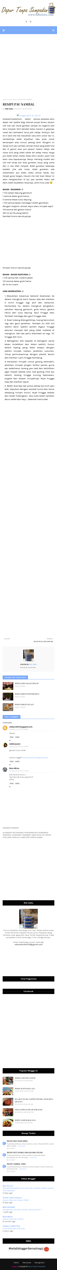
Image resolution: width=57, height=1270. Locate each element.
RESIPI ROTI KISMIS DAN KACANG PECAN (24, 1153)
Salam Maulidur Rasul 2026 (15, 1200)
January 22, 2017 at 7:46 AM (18, 729)
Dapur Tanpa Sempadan (36, 1266)
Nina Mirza (14, 768)
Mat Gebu (9, 109)
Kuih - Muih (13, 99)
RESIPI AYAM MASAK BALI (25, 1120)
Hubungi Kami (39, 1263)
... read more (21, 1146)
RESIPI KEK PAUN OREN (17, 1141)
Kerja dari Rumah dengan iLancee (35, 758)
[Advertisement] (28, 66)
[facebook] (26, 21)
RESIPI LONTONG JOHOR (25, 1078)
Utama (16, 1263)
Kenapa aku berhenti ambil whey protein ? (22, 1209)
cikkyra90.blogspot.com (20, 727)
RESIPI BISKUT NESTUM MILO (27, 694)
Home (5, 99)
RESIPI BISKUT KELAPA (24, 704)
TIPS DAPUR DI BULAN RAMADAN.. (29, 1109)
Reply (11, 737)
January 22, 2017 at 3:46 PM (18, 746)
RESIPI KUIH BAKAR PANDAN (26, 683)
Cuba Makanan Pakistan (14, 1228)
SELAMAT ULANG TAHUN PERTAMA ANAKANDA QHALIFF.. (34, 1100)
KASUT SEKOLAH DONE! (13, 1219)
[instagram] (30, 21)
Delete (17, 737)
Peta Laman (27, 1263)
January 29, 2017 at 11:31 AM (18, 771)
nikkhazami (14, 744)
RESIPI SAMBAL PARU (16, 1164)
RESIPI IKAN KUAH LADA (25, 1088)
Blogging (15, 1266)
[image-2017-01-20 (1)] (28, 115)
